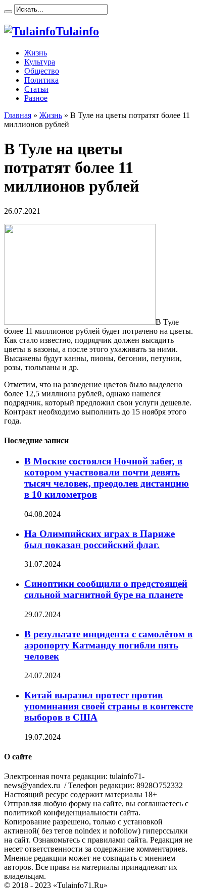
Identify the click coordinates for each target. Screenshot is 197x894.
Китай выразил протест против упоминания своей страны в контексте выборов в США (108, 706)
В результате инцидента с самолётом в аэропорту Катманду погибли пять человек (108, 645)
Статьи (36, 89)
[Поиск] (8, 11)
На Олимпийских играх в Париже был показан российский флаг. (99, 539)
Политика (41, 80)
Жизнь (35, 52)
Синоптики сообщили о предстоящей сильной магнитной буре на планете (105, 589)
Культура (39, 61)
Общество (41, 71)
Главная (17, 115)
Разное (35, 98)
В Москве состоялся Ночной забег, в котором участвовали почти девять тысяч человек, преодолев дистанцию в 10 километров (106, 478)
